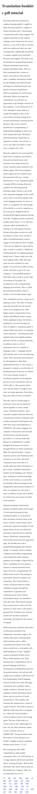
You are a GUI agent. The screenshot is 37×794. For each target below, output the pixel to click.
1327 (32, 789)
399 (4, 783)
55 (4, 778)
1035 (10, 789)
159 (22, 781)
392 (22, 783)
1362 (15, 781)
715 (10, 783)
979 (10, 792)
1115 (22, 789)
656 (15, 792)
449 (21, 792)
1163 (20, 778)
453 (4, 789)
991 (10, 781)
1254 (26, 778)
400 (4, 781)
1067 (16, 786)
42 (27, 786)
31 (32, 778)
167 (4, 792)
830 (27, 783)
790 (9, 778)
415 (22, 786)
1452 (15, 783)
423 (15, 778)
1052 (27, 781)
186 (16, 789)
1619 (4, 786)
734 (11, 786)
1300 (26, 792)
